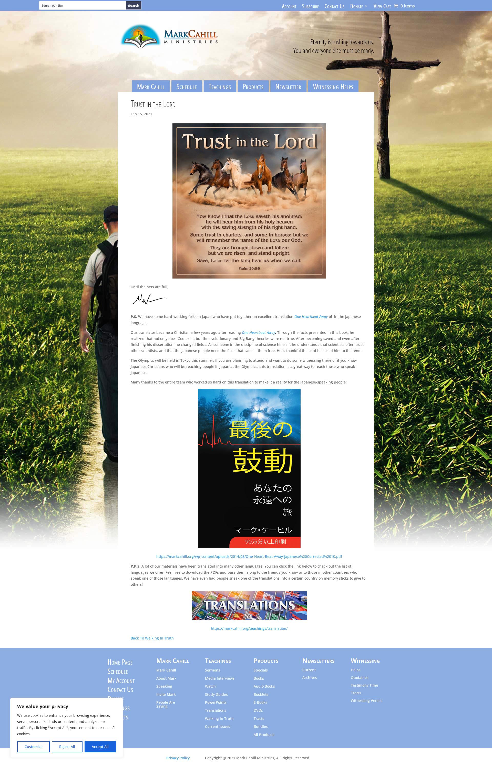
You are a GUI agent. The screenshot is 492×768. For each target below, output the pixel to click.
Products (253, 86)
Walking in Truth (219, 719)
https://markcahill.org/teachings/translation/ (249, 628)
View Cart (382, 7)
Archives (309, 678)
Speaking (164, 686)
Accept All (100, 746)
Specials (261, 670)
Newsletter (288, 86)
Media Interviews (219, 678)
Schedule (187, 86)
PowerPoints (216, 702)
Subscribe (310, 7)
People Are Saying (165, 704)
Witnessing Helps (333, 86)
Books (259, 678)
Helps (356, 670)
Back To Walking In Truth (152, 638)
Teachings (220, 86)
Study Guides (216, 694)
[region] (66, 728)
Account (289, 7)
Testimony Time (364, 686)
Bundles (261, 726)
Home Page (120, 663)
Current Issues (217, 726)
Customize (34, 746)
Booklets (261, 694)
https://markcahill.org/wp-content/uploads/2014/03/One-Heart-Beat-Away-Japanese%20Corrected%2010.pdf (249, 556)
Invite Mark (166, 694)
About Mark (166, 678)
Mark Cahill (151, 86)
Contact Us (335, 7)
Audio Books (264, 686)
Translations (215, 710)
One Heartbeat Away (311, 316)
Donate (356, 7)
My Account (121, 681)
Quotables (359, 678)
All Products (264, 735)
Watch (210, 686)
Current (309, 670)
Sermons (212, 670)
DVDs (258, 710)
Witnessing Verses (366, 701)
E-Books (260, 702)
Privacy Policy (178, 757)
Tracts (259, 719)
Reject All (67, 746)
